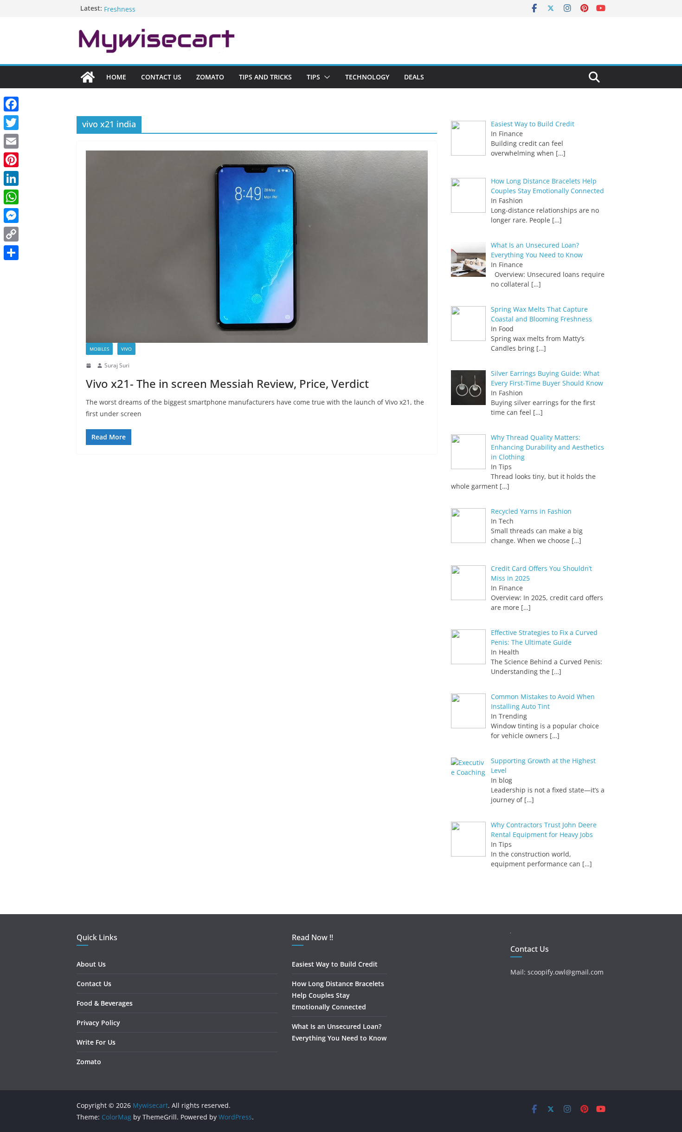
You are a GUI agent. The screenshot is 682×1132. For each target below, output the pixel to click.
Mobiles (99, 349)
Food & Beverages (105, 1003)
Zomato (210, 76)
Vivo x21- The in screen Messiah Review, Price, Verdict (227, 383)
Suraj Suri (116, 365)
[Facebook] (11, 104)
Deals (414, 76)
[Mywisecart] (88, 77)
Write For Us (96, 1042)
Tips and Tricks (265, 76)
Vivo (126, 349)
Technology (367, 76)
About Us (91, 964)
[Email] (11, 141)
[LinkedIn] (11, 178)
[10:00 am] (89, 365)
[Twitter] (11, 122)
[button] (325, 77)
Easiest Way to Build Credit (335, 964)
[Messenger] (11, 215)
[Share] (11, 252)
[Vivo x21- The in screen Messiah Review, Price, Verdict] (257, 246)
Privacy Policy (98, 1022)
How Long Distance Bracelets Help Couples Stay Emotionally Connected (338, 995)
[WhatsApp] (11, 197)
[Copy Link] (11, 234)
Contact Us (161, 76)
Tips (313, 76)
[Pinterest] (11, 159)
